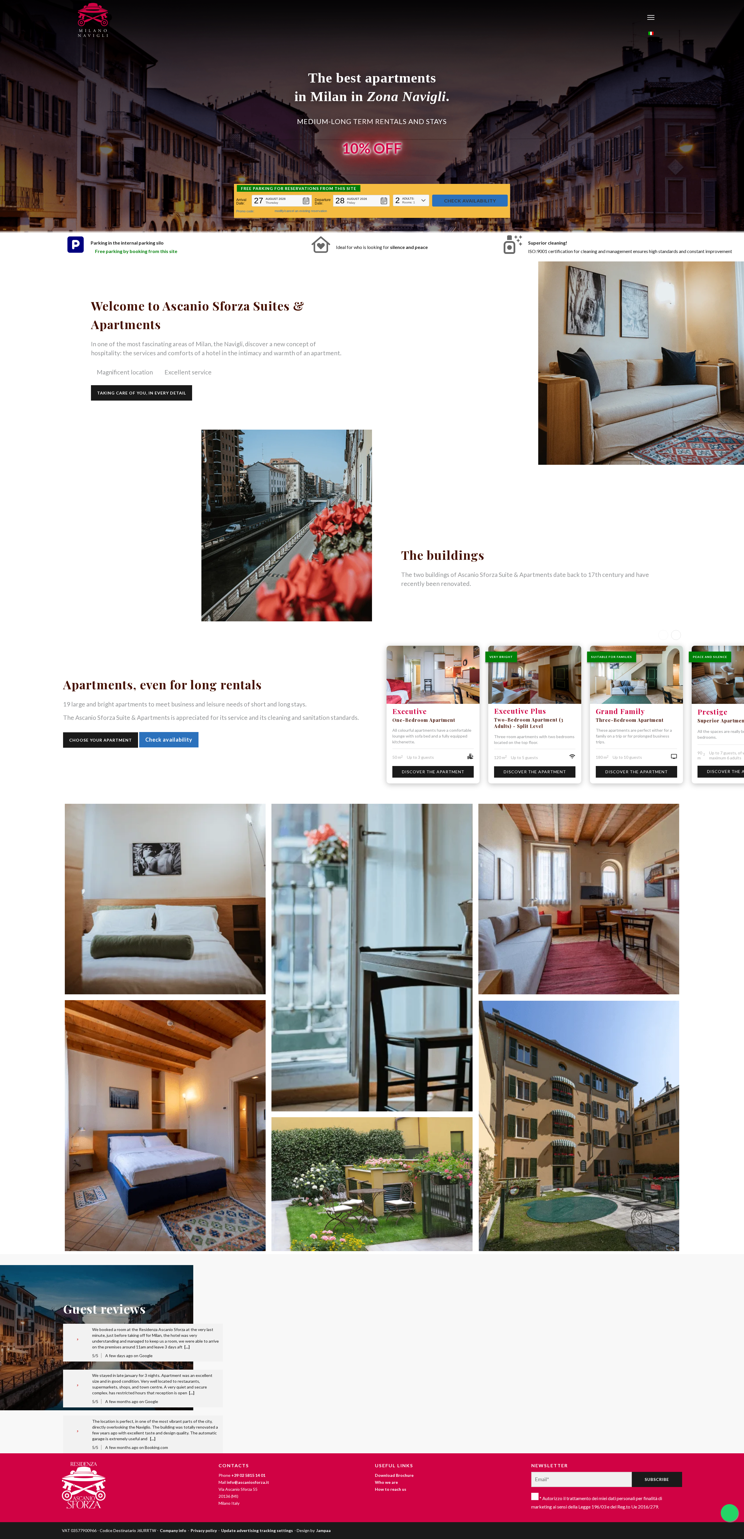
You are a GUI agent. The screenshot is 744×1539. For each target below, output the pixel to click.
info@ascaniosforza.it (248, 1482)
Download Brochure (394, 1475)
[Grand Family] (636, 675)
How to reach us (390, 1489)
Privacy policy (204, 1530)
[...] (187, 1346)
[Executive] (433, 675)
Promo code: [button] (245, 211)
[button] (282, 201)
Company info (173, 1530)
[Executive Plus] (534, 675)
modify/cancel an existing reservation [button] (301, 211)
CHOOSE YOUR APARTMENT (100, 740)
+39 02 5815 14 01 (248, 1475)
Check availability (168, 739)
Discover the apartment (433, 771)
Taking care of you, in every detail (141, 392)
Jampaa (323, 1530)
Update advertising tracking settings (257, 1530)
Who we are (386, 1482)
